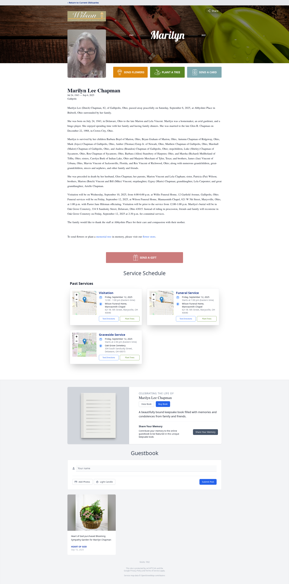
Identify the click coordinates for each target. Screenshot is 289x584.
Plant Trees (129, 318)
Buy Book (163, 404)
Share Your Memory (205, 432)
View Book (146, 404)
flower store (149, 236)
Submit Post (208, 481)
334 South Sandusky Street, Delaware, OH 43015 (118, 350)
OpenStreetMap (147, 575)
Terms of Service (153, 570)
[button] (84, 300)
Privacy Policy (136, 570)
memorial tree (103, 236)
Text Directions (109, 318)
